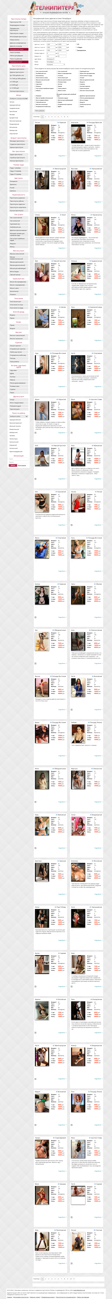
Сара (36, 353)
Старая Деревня (60, 1138)
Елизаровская (97, 999)
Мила (73, 1138)
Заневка (12, 435)
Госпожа (12, 377)
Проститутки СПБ (15, 22)
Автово (12, 102)
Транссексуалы (15, 409)
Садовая (63, 953)
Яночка (37, 676)
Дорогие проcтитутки (17, 72)
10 (70, 1279)
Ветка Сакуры (14, 271)
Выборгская (13, 130)
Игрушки (13, 243)
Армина (37, 999)
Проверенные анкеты (48, 1297)
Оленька (74, 261)
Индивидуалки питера (17, 25)
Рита (72, 1092)
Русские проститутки (16, 210)
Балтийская (13, 111)
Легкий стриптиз (15, 346)
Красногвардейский (16, 451)
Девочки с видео (35, 1297)
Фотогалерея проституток (18, 36)
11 (74, 1279)
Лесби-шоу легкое (16, 352)
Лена (73, 307)
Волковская (13, 127)
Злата (73, 907)
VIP (78, 44)
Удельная (62, 861)
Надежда (38, 169)
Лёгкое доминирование (17, 383)
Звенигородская (60, 169)
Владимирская (14, 124)
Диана (37, 399)
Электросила (97, 769)
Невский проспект (59, 261)
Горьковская (14, 133)
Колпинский (14, 448)
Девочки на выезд (16, 46)
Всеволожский (14, 429)
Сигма (73, 815)
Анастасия (74, 122)
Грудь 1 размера (15, 168)
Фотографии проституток (21, 1297)
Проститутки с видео (16, 33)
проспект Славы (96, 399)
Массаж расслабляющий (18, 268)
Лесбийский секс (15, 227)
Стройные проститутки (17, 157)
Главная (9, 1297)
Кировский (13, 445)
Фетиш (12, 247)
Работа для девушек (16, 55)
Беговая (12, 114)
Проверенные (81, 50)
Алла (72, 446)
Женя (37, 769)
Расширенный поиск (16, 49)
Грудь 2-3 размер (15, 171)
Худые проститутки (16, 154)
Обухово (99, 584)
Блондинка (13, 181)
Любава (73, 722)
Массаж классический (17, 254)
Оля (36, 492)
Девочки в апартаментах (18, 43)
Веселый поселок (15, 426)
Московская (98, 861)
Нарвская (62, 122)
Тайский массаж (15, 275)
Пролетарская (61, 1230)
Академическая (14, 108)
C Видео (79, 47)
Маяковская (98, 446)
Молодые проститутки (17, 141)
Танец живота (14, 361)
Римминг (13, 294)
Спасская (99, 1230)
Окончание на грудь (16, 308)
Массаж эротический (16, 262)
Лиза (36, 1230)
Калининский (14, 442)
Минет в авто (14, 288)
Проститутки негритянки (18, 207)
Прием (12, 318)
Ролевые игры (14, 386)
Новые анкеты (14, 40)
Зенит (64, 215)
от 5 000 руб (14, 82)
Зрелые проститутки (16, 147)
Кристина (38, 861)
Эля (36, 630)
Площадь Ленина (96, 722)
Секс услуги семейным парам (17, 239)
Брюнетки (13, 184)
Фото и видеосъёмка (16, 403)
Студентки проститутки (17, 144)
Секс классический (16, 217)
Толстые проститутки (16, 161)
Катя (36, 446)
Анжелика (74, 861)
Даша (73, 399)
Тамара (37, 1138)
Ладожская (62, 399)
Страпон (12, 389)
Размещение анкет (16, 62)
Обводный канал (60, 630)
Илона (73, 215)
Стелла (37, 215)
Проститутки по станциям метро (66, 1297)
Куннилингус (14, 291)
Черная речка (97, 215)
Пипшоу (12, 358)
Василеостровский (16, 423)
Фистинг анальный (16, 338)
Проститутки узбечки (17, 201)
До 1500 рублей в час (17, 75)
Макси (37, 538)
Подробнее (61, 156)
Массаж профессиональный (16, 258)
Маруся (37, 1092)
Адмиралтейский (15, 420)
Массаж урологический (17, 265)
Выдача (12, 315)
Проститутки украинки (17, 198)
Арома (37, 953)
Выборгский (14, 432)
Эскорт (12, 399)
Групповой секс (15, 224)
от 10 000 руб (14, 88)
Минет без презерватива (18, 282)
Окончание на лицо (16, 305)
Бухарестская (14, 118)
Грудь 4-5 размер (15, 174)
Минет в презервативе (17, 285)
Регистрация (22, 465)
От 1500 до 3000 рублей (18, 78)
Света (73, 584)
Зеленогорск (14, 439)
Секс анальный (15, 221)
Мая (36, 261)
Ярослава (74, 169)
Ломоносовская (96, 630)
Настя (73, 353)
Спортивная (98, 353)
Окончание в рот (15, 301)
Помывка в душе (15, 406)
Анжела (73, 1045)
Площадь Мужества (95, 122)
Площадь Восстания (59, 353)
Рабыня (12, 380)
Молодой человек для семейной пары (17, 234)
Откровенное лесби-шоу (18, 355)
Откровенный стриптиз (17, 349)
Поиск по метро (15, 52)
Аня (36, 307)
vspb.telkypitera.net (79, 1290)
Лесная (99, 492)
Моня (37, 1184)
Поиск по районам (16, 59)
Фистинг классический (17, 335)
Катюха (37, 584)
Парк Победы (61, 907)
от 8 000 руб (14, 85)
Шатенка (13, 191)
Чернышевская (97, 169)
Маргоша (74, 769)
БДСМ (12, 373)
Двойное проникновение (18, 230)
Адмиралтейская (15, 105)
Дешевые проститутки (17, 69)
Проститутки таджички (17, 204)
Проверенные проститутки (14, 29)
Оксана (37, 122)
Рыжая (12, 188)
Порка (12, 392)
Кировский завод (96, 307)
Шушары (63, 1184)
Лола (73, 538)
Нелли (37, 907)
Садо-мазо (13, 370)
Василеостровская (15, 121)
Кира (36, 815)
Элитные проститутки (17, 91)
